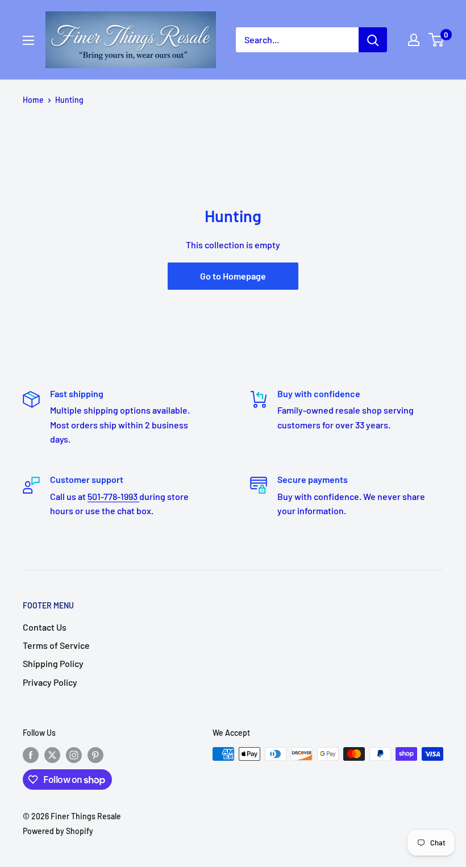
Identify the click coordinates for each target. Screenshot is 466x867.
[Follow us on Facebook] (31, 755)
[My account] (413, 40)
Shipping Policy (53, 663)
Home (33, 100)
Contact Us (44, 627)
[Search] (373, 39)
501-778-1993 (113, 496)
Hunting (69, 100)
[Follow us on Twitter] (52, 755)
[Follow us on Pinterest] (95, 755)
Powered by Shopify (58, 831)
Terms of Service (56, 645)
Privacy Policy (50, 682)
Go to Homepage (233, 275)
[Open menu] (28, 40)
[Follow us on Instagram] (74, 755)
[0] (437, 40)
